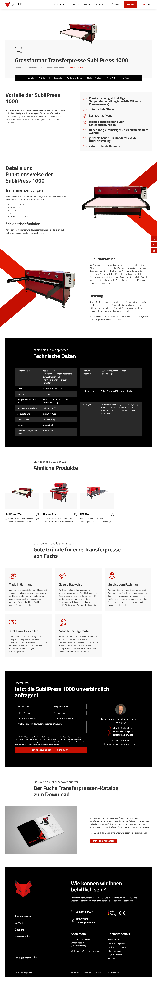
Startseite (19, 68)
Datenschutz (87, 972)
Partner (98, 972)
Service (19, 922)
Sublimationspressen (117, 943)
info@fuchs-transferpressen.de (70, 739)
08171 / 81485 (121, 740)
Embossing (113, 958)
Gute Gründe (112, 78)
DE (143, 4)
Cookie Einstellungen (112, 972)
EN (149, 4)
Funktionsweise (56, 78)
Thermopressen (115, 951)
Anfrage (126, 78)
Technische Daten (74, 78)
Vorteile (31, 78)
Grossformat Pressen (55, 68)
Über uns (19, 929)
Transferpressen (35, 68)
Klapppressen (114, 940)
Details (42, 78)
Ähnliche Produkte (95, 78)
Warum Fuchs (22, 936)
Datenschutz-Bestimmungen (72, 736)
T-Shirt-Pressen (115, 955)
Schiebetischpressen (117, 947)
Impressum (75, 972)
